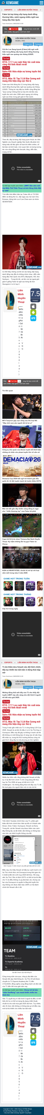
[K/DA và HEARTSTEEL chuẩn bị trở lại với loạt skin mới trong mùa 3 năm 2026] (22, 558)
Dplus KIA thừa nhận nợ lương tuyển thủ (21, 71)
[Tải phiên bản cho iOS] (33, 306)
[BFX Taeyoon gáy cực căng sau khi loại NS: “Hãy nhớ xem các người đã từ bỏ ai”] (22, 407)
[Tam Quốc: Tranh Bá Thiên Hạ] (8, 586)
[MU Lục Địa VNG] (30, 586)
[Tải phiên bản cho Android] (33, 312)
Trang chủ (28, 44)
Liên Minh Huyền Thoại (28, 10)
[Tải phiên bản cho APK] (33, 318)
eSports (8, 10)
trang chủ (35, 301)
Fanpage (38, 44)
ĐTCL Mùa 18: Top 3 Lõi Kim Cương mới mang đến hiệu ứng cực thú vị (21, 79)
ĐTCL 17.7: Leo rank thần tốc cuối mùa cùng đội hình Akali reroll (21, 63)
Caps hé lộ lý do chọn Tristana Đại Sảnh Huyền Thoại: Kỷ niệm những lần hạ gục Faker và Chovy (21, 541)
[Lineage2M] (19, 586)
